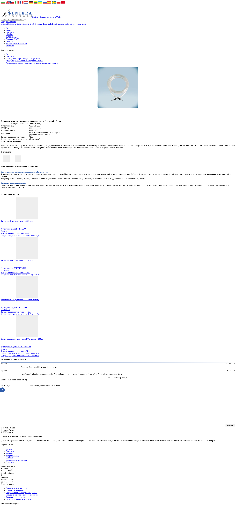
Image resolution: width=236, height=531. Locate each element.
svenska (66, 24)
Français (26, 24)
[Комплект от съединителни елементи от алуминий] (118, 108)
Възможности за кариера (16, 43)
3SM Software (11, 37)
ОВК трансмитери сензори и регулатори (23, 58)
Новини (9, 41)
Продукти (10, 32)
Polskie (53, 24)
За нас (8, 30)
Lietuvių (46, 24)
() (14, 380)
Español (59, 24)
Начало (9, 28)
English (20, 24)
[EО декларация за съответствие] (6, 158)
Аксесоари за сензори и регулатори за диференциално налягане (32, 63)
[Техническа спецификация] (18, 158)
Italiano (40, 24)
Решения (9, 35)
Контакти (10, 46)
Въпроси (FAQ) (12, 39)
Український (81, 24)
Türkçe (73, 24)
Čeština (4, 24)
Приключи (230, 425)
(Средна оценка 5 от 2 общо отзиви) (26, 123)
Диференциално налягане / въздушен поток (24, 61)
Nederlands (12, 24)
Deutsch (33, 24)
